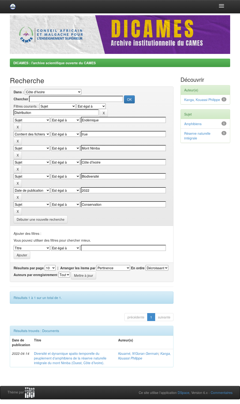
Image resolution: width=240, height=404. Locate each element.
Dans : (19, 92)
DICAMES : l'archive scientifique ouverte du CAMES (54, 62)
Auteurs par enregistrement (35, 274)
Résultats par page (29, 268)
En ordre (138, 268)
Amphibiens (193, 123)
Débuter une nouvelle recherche (40, 219)
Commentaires (221, 392)
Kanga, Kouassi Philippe (202, 99)
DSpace (183, 392)
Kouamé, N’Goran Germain (138, 353)
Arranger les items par (77, 268)
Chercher (21, 99)
